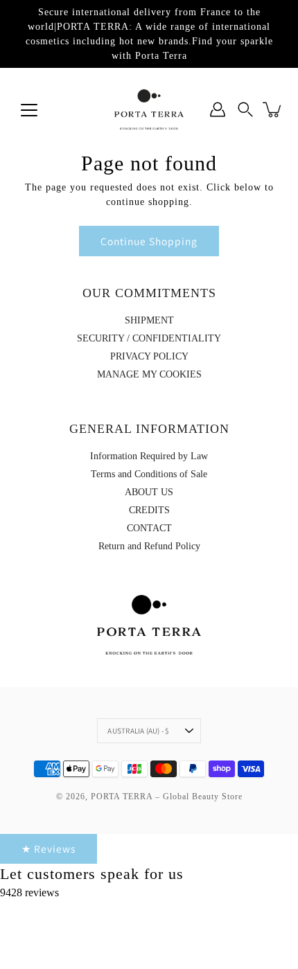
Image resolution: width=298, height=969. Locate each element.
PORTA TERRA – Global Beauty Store (167, 796)
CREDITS (149, 510)
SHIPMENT (149, 320)
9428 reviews (29, 892)
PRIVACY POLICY (149, 356)
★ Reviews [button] (48, 848)
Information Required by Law (149, 456)
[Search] (245, 109)
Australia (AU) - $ (138, 731)
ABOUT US (149, 492)
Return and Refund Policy (149, 546)
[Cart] (273, 109)
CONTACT (149, 528)
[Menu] (29, 110)
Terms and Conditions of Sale (149, 474)
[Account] (218, 109)
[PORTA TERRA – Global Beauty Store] (149, 109)
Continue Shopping (149, 241)
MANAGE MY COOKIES (149, 374)
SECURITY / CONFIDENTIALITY (149, 338)
